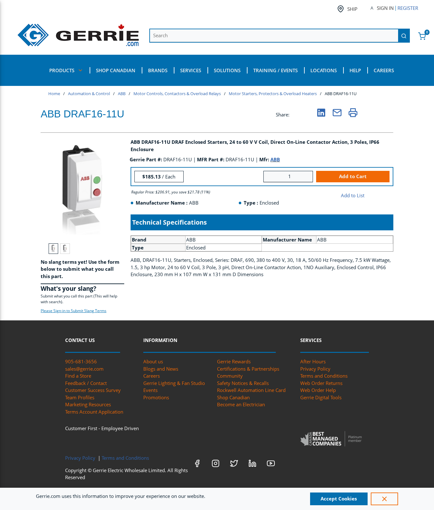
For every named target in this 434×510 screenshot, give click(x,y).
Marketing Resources (88, 404)
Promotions (156, 397)
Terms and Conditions (324, 376)
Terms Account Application (94, 412)
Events (150, 390)
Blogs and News (160, 369)
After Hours (313, 361)
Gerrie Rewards (234, 361)
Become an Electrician (241, 404)
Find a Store (78, 376)
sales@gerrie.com (84, 369)
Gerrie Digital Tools (321, 397)
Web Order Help (318, 390)
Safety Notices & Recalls (243, 383)
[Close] (384, 499)
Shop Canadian (233, 397)
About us (153, 361)
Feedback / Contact (86, 383)
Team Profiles (79, 397)
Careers (151, 376)
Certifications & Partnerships (248, 369)
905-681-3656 (81, 361)
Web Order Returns (321, 383)
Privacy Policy (315, 369)
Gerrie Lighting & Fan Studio (174, 383)
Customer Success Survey (93, 390)
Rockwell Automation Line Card (251, 390)
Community (230, 376)
